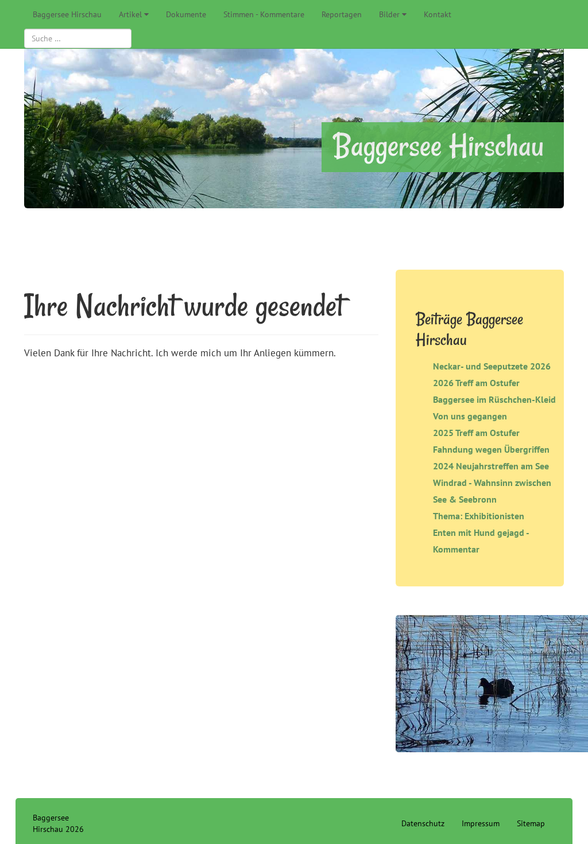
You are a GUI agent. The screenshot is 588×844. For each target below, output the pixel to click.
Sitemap (531, 823)
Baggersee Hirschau (67, 14)
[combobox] (77, 38)
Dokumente (186, 14)
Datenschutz (422, 823)
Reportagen (342, 14)
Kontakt (437, 14)
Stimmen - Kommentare (263, 14)
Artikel (130, 14)
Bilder (389, 14)
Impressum (481, 823)
